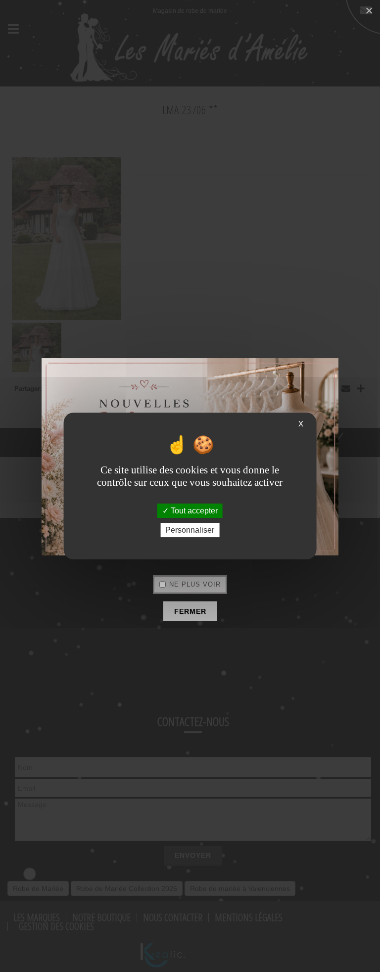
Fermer (190, 611)
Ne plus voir (195, 584)
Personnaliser (189, 530)
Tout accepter (193, 511)
